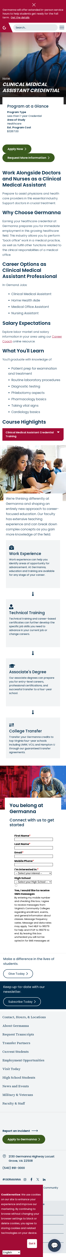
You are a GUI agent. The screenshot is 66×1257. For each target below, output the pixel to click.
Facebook (31, 1179)
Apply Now (15, 149)
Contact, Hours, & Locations (24, 1017)
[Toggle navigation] (62, 27)
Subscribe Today (20, 1002)
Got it (32, 1243)
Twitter (37, 1179)
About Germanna (15, 1025)
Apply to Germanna (22, 1139)
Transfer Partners (16, 1043)
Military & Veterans (17, 1095)
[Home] (4, 27)
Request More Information (27, 158)
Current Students (15, 1051)
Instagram (25, 1179)
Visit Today (11, 1069)
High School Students (18, 1077)
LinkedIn (44, 1179)
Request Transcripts (18, 1034)
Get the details (20, 17)
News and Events (15, 1086)
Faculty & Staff (13, 1103)
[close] (34, 4)
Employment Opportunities (23, 1060)
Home (6, 78)
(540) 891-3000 (13, 1168)
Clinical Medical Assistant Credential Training (30, 434)
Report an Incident (16, 1131)
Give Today (16, 974)
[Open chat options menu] (54, 1245)
